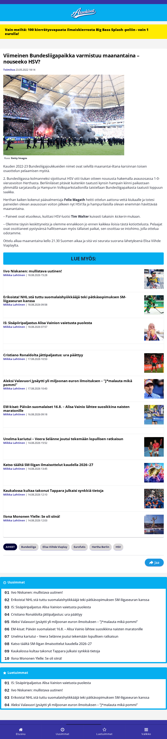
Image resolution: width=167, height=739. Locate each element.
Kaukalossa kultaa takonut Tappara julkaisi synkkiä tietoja (53, 490)
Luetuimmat (18, 672)
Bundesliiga (28, 547)
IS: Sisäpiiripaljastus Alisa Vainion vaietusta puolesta (47, 322)
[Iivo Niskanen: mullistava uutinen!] (154, 279)
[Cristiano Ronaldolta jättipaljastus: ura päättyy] (154, 363)
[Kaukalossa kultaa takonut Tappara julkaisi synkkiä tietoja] (154, 498)
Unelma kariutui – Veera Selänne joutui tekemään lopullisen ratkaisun (63, 438)
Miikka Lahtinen (14, 275)
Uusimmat (16, 582)
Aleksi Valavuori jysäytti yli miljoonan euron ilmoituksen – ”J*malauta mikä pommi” (67, 382)
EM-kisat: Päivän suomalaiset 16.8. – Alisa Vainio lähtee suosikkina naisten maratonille (66, 408)
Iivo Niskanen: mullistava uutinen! (32, 271)
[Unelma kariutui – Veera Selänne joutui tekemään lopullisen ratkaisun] (154, 447)
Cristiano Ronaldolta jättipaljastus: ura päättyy (43, 355)
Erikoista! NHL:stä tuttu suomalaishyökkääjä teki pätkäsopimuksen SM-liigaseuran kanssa (64, 299)
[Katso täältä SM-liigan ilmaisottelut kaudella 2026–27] (154, 472)
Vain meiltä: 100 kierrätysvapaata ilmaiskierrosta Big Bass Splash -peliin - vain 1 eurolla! (76, 31)
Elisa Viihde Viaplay (55, 547)
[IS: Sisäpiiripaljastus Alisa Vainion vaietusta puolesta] (154, 331)
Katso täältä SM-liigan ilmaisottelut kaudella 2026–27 (48, 464)
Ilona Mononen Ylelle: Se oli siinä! (31, 516)
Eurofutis (79, 547)
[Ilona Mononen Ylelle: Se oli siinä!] (154, 524)
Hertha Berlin (100, 547)
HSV (118, 547)
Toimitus (9, 69)
